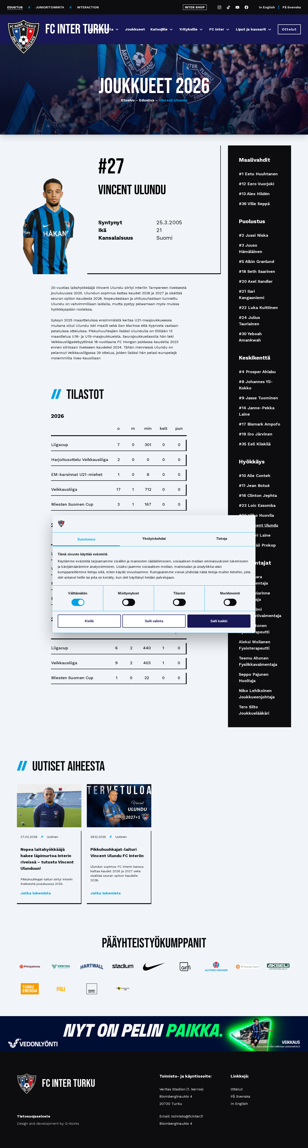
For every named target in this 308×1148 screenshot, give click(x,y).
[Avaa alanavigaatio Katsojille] (171, 29)
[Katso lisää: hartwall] (92, 967)
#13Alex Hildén (254, 193)
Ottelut (237, 1089)
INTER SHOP (195, 7)
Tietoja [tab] (221, 538)
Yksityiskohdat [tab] (154, 538)
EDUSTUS (15, 7)
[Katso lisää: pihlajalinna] (30, 966)
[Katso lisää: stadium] (123, 966)
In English (267, 7)
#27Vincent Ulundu (258, 525)
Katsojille (159, 29)
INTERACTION (88, 7)
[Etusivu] (23, 27)
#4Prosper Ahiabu (257, 371)
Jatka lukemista (36, 893)
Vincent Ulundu (171, 100)
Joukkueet (135, 29)
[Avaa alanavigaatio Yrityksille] (201, 29)
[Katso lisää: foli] (61, 988)
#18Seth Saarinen (257, 271)
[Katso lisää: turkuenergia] (30, 988)
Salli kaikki (218, 621)
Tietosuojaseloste (33, 1116)
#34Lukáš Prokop (257, 545)
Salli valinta (154, 621)
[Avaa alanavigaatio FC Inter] (227, 29)
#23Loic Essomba (257, 505)
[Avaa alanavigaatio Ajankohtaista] (117, 29)
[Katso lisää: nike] (154, 967)
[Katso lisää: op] (247, 967)
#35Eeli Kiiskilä (255, 444)
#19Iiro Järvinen (255, 434)
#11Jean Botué (254, 485)
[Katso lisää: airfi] (185, 966)
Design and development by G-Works (48, 1123)
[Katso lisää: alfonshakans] (216, 966)
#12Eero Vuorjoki (256, 183)
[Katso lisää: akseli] (278, 966)
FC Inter (216, 29)
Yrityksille (188, 29)
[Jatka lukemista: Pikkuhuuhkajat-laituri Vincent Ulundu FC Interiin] (119, 805)
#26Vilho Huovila (256, 515)
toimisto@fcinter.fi (187, 1116)
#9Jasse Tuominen (258, 397)
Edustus (145, 100)
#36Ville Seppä (254, 203)
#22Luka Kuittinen (258, 307)
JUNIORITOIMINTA (50, 7)
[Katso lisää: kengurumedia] (123, 988)
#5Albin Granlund (256, 261)
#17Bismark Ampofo (259, 424)
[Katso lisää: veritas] (61, 966)
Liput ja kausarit (251, 29)
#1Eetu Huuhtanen (258, 173)
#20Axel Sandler (256, 281)
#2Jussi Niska (253, 235)
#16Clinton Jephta (258, 495)
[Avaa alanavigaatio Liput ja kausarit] (269, 29)
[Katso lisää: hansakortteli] (92, 988)
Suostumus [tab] (86, 539)
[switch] (128, 602)
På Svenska (292, 7)
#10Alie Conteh (254, 475)
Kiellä (89, 621)
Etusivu (128, 100)
